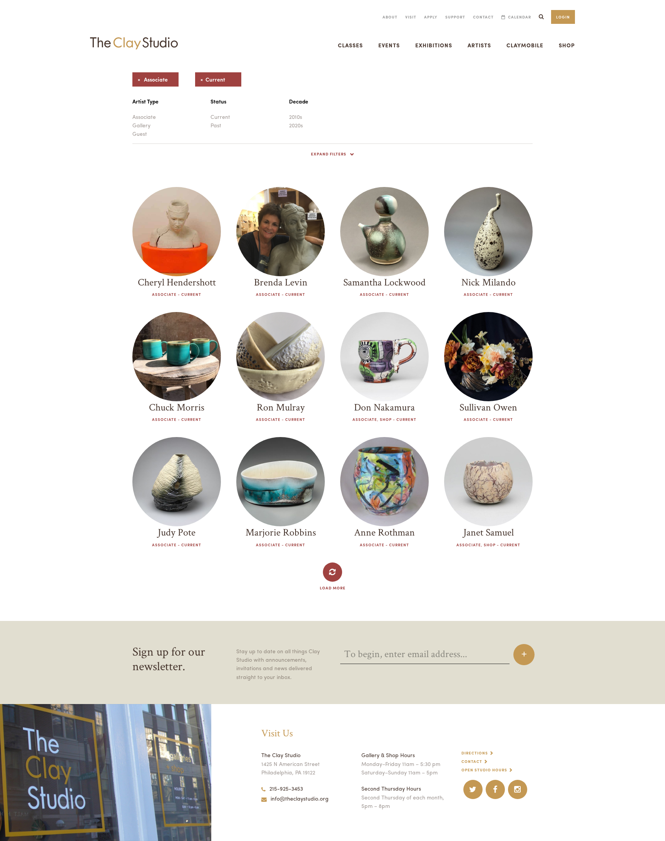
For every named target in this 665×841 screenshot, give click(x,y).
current (210, 79)
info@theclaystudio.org (300, 798)
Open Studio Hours (484, 770)
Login (563, 17)
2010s (295, 116)
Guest (139, 133)
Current (220, 116)
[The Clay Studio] (134, 36)
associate (150, 79)
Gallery (141, 125)
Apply (431, 17)
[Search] (541, 17)
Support (455, 17)
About (390, 17)
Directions (474, 753)
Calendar (519, 17)
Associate (144, 116)
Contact (483, 17)
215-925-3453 (286, 788)
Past (216, 125)
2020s (296, 125)
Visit (410, 17)
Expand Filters (328, 154)
